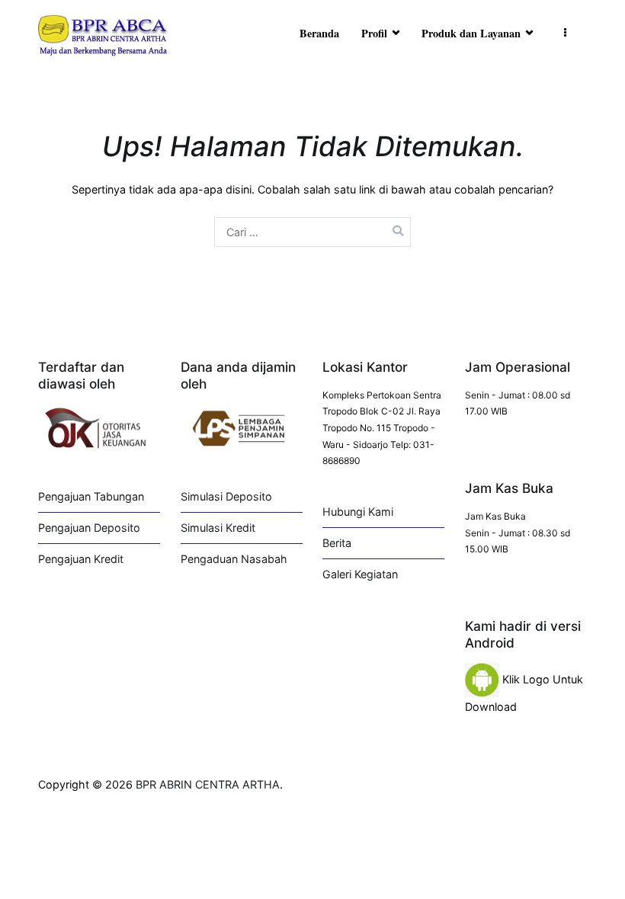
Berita (336, 542)
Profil (374, 33)
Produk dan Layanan (471, 33)
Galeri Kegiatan (360, 574)
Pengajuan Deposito (89, 527)
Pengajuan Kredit (80, 558)
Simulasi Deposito (226, 496)
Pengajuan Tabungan (91, 496)
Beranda (319, 33)
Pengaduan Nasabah (234, 558)
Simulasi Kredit (218, 527)
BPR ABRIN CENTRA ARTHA (208, 784)
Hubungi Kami (357, 511)
